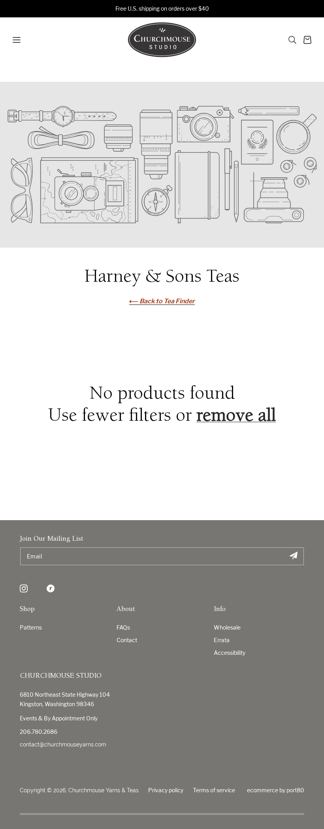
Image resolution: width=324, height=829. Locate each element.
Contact (127, 640)
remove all (236, 416)
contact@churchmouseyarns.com (63, 744)
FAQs (123, 627)
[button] (292, 40)
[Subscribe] (293, 556)
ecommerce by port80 (275, 790)
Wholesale (227, 627)
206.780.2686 (38, 731)
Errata (222, 640)
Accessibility (229, 652)
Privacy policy (165, 790)
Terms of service (214, 790)
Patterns (31, 627)
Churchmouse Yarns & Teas (103, 790)
